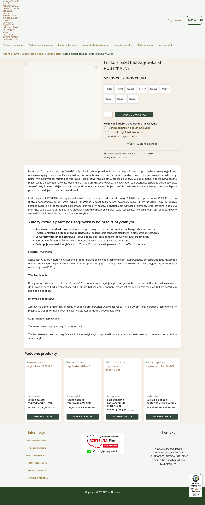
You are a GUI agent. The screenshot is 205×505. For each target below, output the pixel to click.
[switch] (196, 494)
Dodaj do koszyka (134, 114)
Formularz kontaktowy (37, 477)
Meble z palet (165, 45)
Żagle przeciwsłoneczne (41, 45)
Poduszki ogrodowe (13, 45)
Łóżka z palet (54, 53)
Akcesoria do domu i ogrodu (95, 45)
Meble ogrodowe (145, 45)
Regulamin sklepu (37, 447)
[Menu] (200, 475)
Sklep (25, 53)
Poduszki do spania (67, 45)
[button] (164, 20)
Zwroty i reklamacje (37, 470)
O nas (178, 20)
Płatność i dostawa (37, 462)
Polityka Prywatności (37, 455)
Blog (170, 20)
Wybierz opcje (42, 416)
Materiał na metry (123, 45)
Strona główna (11, 53)
